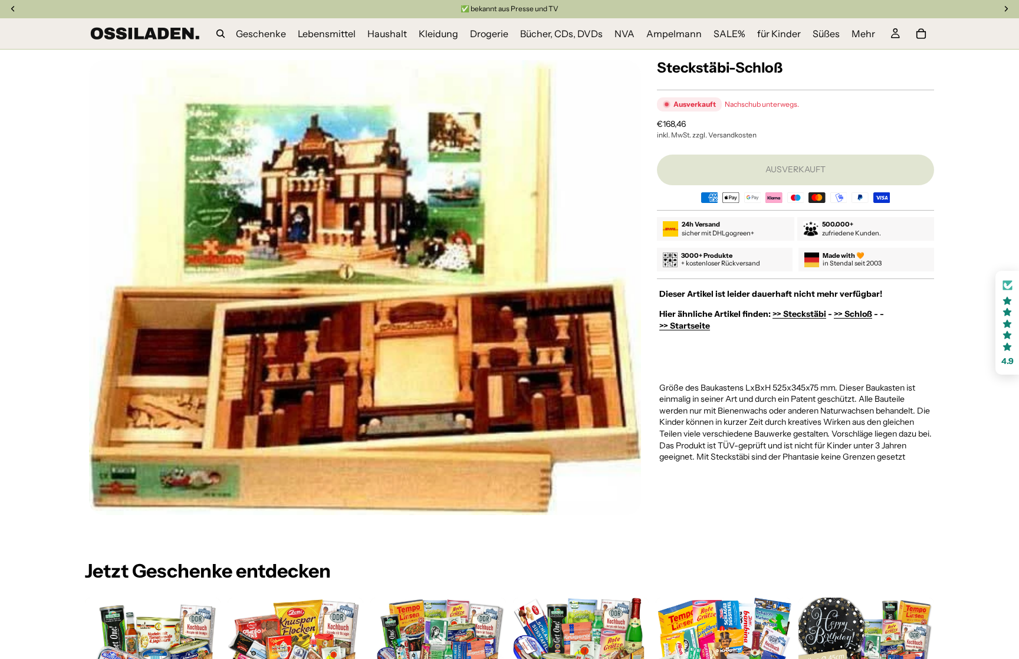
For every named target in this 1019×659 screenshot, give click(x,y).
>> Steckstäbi (799, 314)
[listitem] (863, 34)
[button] (1007, 323)
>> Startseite (684, 325)
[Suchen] (221, 34)
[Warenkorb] (921, 34)
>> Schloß (853, 314)
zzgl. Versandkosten (724, 134)
